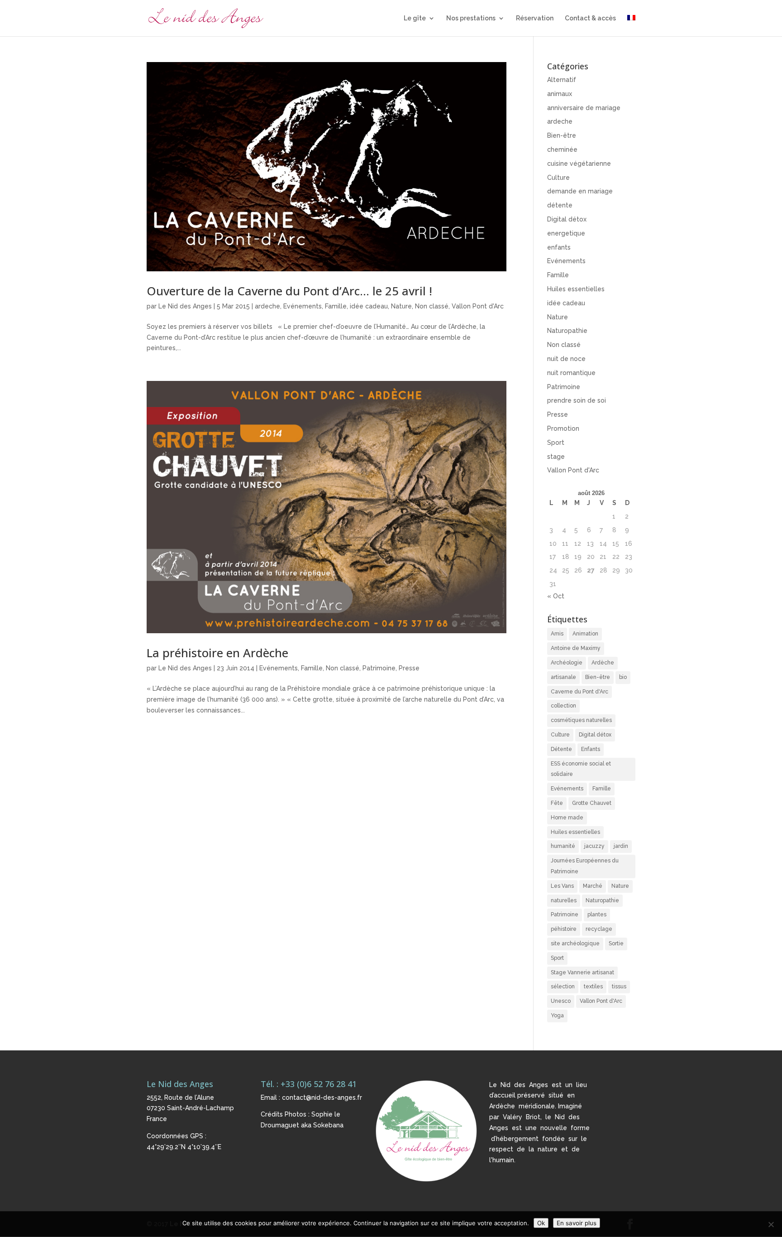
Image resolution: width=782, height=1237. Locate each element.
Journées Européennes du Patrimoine (585, 866)
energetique (566, 233)
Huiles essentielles (576, 289)
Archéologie (566, 662)
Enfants (590, 749)
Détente (561, 749)
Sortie (616, 943)
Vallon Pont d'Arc (478, 306)
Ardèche (602, 662)
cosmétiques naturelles (581, 720)
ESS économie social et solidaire (581, 769)
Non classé (431, 306)
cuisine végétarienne (579, 163)
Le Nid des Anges (185, 306)
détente (559, 205)
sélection (563, 986)
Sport (555, 442)
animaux (559, 93)
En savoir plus (576, 1223)
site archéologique (575, 943)
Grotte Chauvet (591, 803)
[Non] (770, 1224)
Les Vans (562, 886)
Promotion (563, 428)
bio (623, 677)
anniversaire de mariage (583, 107)
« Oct (555, 596)
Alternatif (561, 79)
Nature (401, 306)
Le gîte (415, 18)
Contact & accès (590, 18)
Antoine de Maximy (576, 648)
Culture (558, 177)
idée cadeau (369, 306)
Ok (541, 1223)
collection (563, 706)
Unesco (561, 1001)
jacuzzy (594, 846)
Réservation (534, 18)
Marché (592, 886)
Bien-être (561, 135)
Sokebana (328, 1125)
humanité (563, 846)
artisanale (563, 677)
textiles (593, 986)
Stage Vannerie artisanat (582, 972)
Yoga (557, 1015)
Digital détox (566, 219)
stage (556, 456)
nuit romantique (571, 372)
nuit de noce (566, 358)
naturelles (564, 900)
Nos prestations (471, 18)
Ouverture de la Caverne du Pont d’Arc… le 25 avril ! (289, 291)
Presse (409, 668)
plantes (596, 914)
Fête (557, 803)
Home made (567, 817)
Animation (585, 634)
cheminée (562, 149)
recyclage (599, 929)
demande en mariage (580, 191)
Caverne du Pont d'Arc (579, 691)
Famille (336, 306)
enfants (559, 247)
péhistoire (564, 929)
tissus (619, 986)
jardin (621, 846)
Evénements (302, 306)
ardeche (267, 306)
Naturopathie (567, 330)
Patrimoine (379, 668)
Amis (557, 634)
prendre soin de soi (576, 400)
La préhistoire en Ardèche (217, 653)
